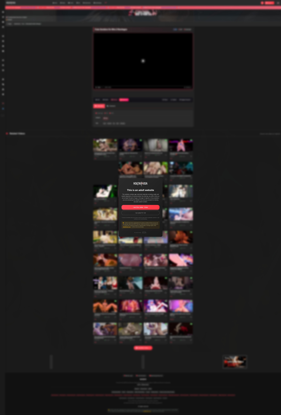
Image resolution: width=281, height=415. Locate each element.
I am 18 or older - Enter (140, 207)
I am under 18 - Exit (140, 213)
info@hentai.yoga (126, 226)
